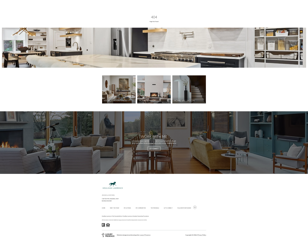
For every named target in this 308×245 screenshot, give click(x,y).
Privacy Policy (201, 235)
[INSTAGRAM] (195, 207)
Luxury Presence (145, 235)
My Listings (127, 208)
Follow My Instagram (184, 208)
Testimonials (155, 208)
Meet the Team (114, 208)
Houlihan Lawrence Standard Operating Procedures (136, 216)
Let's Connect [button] (154, 148)
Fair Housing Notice (117, 216)
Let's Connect (168, 208)
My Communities (141, 208)
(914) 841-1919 (114, 198)
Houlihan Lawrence (106, 216)
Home (103, 208)
